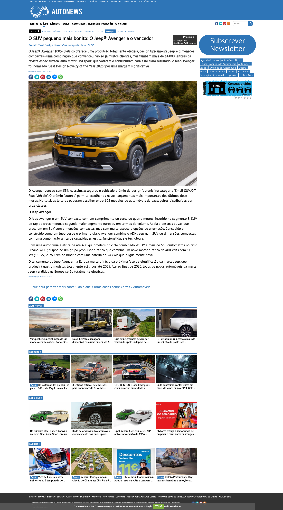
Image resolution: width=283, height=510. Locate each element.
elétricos (57, 31)
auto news (46, 31)
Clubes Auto (246, 75)
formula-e (89, 31)
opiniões (131, 31)
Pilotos (232, 71)
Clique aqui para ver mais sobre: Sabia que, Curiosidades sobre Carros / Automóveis (89, 286)
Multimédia (94, 23)
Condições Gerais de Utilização (172, 496)
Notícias (42, 496)
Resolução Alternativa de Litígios (202, 496)
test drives (68, 31)
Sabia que (34, 397)
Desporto (34, 351)
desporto (79, 31)
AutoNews (35, 305)
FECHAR (158, 506)
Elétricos (51, 496)
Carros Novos (79, 23)
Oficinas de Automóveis (223, 67)
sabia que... (110, 31)
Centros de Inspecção (225, 75)
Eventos (34, 23)
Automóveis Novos (231, 60)
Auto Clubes (108, 496)
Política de (172, 506)
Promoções (107, 23)
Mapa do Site (225, 496)
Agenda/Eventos (209, 60)
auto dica (121, 31)
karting (100, 31)
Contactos (120, 496)
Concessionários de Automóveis (218, 64)
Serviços (61, 496)
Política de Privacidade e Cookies (141, 496)
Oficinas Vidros (217, 71)
